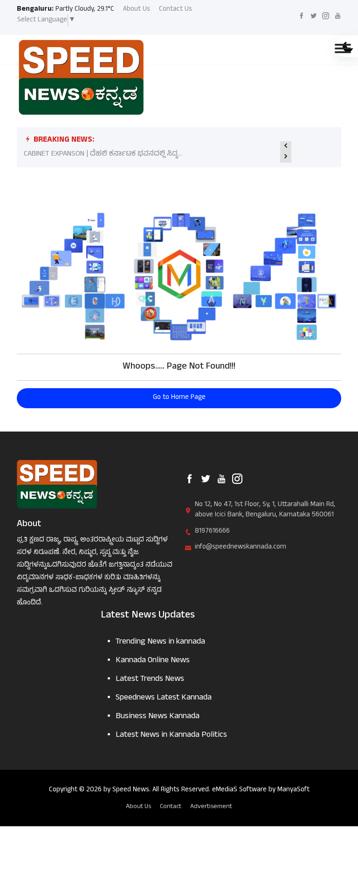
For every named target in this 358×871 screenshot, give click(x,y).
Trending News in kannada (160, 642)
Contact (170, 807)
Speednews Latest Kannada (164, 698)
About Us (136, 10)
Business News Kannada (158, 717)
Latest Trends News (150, 679)
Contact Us (175, 10)
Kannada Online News (153, 661)
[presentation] (285, 146)
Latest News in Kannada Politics (171, 735)
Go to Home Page (179, 398)
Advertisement (211, 807)
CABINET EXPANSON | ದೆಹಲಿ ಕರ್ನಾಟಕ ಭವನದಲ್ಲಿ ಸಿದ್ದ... (103, 154)
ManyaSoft (293, 790)
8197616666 (212, 532)
